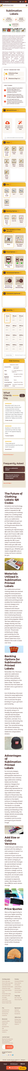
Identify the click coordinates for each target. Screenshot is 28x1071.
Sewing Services (5, 1026)
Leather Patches (18, 986)
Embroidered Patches (19, 981)
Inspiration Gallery (6, 1021)
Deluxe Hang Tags (18, 999)
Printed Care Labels (6, 988)
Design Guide (5, 1023)
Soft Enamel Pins (5, 1011)
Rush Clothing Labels (6, 984)
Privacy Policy (5, 1030)
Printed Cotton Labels (6, 993)
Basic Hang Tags (18, 997)
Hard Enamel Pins (5, 1010)
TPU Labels (4, 997)
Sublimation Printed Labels (7, 986)
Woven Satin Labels (6, 995)
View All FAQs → (7, 483)
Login (22, 1)
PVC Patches (17, 984)
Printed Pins (4, 1015)
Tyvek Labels (4, 999)
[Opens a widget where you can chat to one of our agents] (22, 1068)
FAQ (3, 1028)
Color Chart (4, 1024)
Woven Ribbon (18, 992)
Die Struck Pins (5, 1013)
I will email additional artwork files (15, 137)
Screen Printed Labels (6, 1001)
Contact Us (4, 1032)
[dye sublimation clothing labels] (4, 30)
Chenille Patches (18, 990)
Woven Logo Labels (6, 981)
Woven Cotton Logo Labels (7, 983)
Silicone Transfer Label (6, 1002)
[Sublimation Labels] (13, 30)
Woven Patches (18, 983)
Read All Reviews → (8, 454)
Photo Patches (17, 988)
